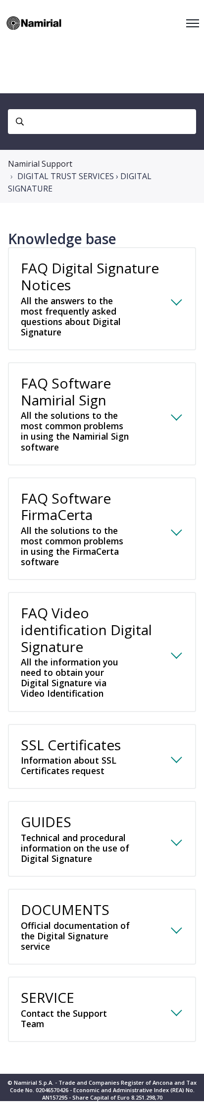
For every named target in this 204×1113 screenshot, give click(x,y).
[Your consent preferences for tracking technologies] (186, 1095)
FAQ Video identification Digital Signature (86, 651)
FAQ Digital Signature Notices (90, 298)
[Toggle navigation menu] (192, 23)
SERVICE (64, 1009)
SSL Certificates (71, 756)
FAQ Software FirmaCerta (72, 528)
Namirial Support (40, 163)
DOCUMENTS (75, 926)
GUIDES (75, 838)
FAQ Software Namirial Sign (75, 413)
